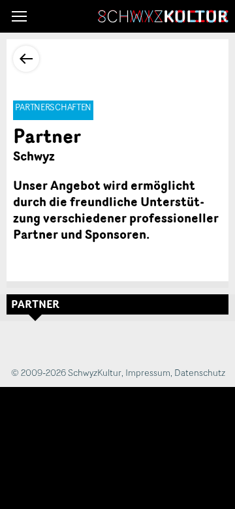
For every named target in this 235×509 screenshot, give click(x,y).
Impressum (147, 372)
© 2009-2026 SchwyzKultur (66, 372)
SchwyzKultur (163, 16)
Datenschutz (199, 372)
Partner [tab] (35, 304)
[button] (19, 16)
